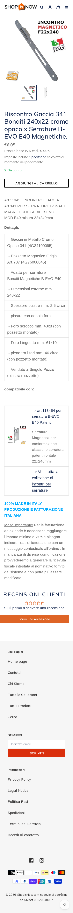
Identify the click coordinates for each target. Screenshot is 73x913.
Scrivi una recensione (34, 619)
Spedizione (37, 157)
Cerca (12, 717)
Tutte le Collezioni (22, 694)
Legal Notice (18, 790)
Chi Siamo (16, 683)
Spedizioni (16, 812)
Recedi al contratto (23, 835)
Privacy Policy (19, 779)
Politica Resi (18, 801)
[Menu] (66, 6)
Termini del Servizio (24, 823)
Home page (17, 661)
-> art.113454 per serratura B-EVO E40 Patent (47, 416)
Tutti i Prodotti (19, 706)
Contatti (14, 672)
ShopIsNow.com (28, 894)
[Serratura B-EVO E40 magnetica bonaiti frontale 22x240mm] (16, 443)
